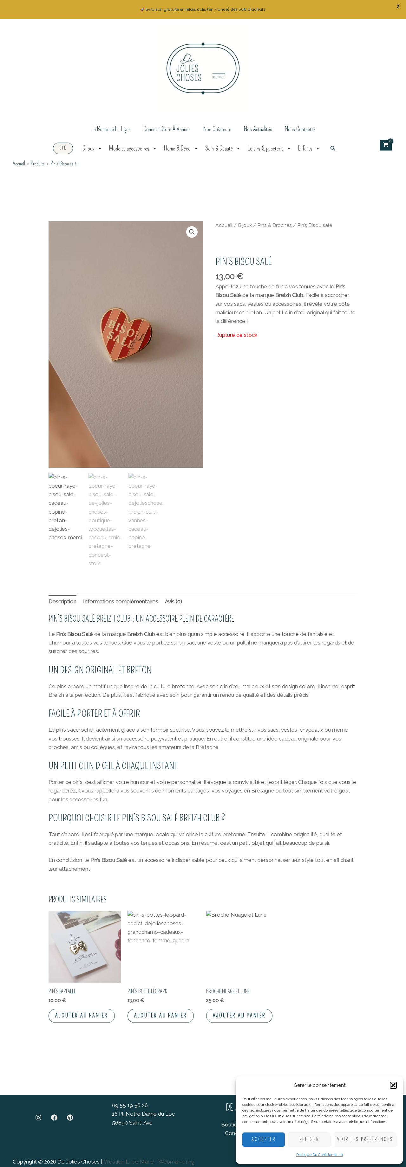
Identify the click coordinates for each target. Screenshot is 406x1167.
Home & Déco (177, 148)
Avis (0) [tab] (173, 601)
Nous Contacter (300, 129)
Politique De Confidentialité (319, 1154)
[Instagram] (38, 1117)
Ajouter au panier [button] (81, 1015)
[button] (393, 1085)
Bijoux (88, 148)
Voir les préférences (365, 1139)
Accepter (264, 1139)
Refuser (309, 1139)
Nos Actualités (258, 129)
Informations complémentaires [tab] (120, 601)
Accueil (223, 225)
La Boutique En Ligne (111, 129)
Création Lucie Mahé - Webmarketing (148, 1161)
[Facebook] (54, 1117)
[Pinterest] (70, 1117)
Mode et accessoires (129, 148)
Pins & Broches (274, 225)
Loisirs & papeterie (265, 148)
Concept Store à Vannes (167, 129)
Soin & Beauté (219, 148)
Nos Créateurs (217, 129)
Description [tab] (62, 601)
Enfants (305, 148)
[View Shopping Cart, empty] (386, 145)
